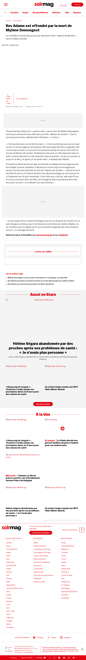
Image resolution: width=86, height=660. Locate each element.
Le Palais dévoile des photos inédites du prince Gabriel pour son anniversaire (61, 442)
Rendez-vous (65, 582)
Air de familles (11, 565)
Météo (36, 543)
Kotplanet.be (65, 569)
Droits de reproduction (60, 651)
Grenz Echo (65, 572)
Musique (9, 601)
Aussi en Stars (43, 294)
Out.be (63, 556)
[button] (5, 4)
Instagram (67, 637)
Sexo (8, 559)
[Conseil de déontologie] (8, 649)
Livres (8, 604)
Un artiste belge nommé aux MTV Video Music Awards (61, 388)
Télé (7, 575)
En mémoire (65, 585)
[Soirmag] (43, 4)
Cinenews (64, 552)
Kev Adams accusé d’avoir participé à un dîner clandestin (31, 284)
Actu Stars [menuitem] (17, 21)
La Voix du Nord (66, 575)
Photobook (37, 578)
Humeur (9, 578)
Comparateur (38, 569)
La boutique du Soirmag (42, 549)
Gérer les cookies (39, 582)
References (65, 549)
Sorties (8, 624)
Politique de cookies (52, 649)
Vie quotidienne (11, 549)
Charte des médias (47, 651)
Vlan (62, 578)
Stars (8, 591)
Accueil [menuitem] (8, 21)
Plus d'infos (29, 652)
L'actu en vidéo (43, 251)
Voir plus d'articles (43, 404)
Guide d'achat (38, 572)
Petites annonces (39, 559)
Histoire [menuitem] (56, 13)
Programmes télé (39, 546)
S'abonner (77, 5)
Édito (8, 582)
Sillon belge (65, 588)
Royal (8, 546)
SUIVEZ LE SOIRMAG (22, 637)
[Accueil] (5, 12)
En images (9, 627)
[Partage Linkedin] (59, 658)
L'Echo (63, 559)
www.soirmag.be (44, 235)
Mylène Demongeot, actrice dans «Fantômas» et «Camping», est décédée (37, 278)
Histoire (9, 572)
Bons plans (37, 565)
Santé (8, 556)
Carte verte (10, 562)
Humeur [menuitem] (77, 13)
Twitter (53, 637)
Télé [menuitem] (67, 13)
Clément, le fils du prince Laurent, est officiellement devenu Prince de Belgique (23, 478)
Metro (63, 565)
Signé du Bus (10, 585)
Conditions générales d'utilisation (51, 647)
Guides (8, 595)
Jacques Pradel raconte (14, 588)
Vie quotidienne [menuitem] (40, 13)
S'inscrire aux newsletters (40, 533)
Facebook (63, 235)
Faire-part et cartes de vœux (43, 575)
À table (8, 569)
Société (8, 543)
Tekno (8, 614)
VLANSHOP (65, 598)
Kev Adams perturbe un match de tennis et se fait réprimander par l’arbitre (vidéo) (41, 281)
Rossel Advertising (67, 546)
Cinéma (9, 598)
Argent (8, 552)
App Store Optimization (69, 591)
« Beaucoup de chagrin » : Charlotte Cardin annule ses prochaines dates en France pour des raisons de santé (22, 390)
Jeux (8, 608)
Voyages (9, 621)
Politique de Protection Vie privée (68, 649)
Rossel (63, 543)
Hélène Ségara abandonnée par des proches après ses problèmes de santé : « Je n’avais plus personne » (43, 348)
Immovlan (64, 595)
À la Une (43, 414)
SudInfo (64, 562)
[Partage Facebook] (45, 658)
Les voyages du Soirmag (42, 552)
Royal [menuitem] (25, 13)
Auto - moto (10, 611)
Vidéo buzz (10, 617)
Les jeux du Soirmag (41, 556)
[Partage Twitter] (49, 658)
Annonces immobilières (42, 562)
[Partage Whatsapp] (54, 658)
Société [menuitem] (14, 13)
